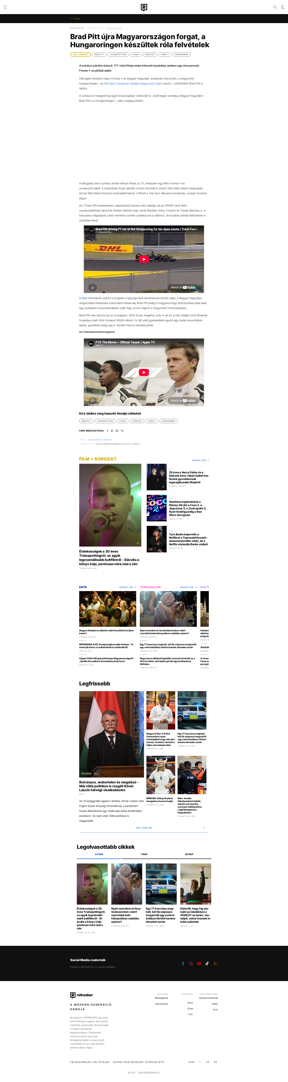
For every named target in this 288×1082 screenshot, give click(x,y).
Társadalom (150, 587)
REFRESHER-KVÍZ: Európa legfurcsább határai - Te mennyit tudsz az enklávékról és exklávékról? (106, 646)
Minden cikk (199, 460)
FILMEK (135, 54)
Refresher (162, 994)
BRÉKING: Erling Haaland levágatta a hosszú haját (159, 800)
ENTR (83, 587)
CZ (208, 1062)
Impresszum (161, 1003)
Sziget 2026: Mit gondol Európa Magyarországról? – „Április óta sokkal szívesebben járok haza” (107, 660)
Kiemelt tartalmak (208, 998)
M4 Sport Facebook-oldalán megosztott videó (133, 83)
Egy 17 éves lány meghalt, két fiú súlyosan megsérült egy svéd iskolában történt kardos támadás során (168, 646)
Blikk (84, 298)
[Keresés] (272, 7)
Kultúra (207, 587)
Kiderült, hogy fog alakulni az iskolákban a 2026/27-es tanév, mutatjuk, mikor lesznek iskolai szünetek (195, 915)
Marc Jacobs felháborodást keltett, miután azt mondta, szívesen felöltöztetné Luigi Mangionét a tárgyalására (190, 805)
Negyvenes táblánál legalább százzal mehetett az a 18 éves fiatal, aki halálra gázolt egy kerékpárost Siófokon (167, 661)
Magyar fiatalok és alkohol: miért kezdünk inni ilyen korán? (106, 632)
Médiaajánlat (161, 998)
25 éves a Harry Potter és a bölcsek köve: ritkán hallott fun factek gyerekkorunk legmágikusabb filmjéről (188, 477)
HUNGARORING (181, 54)
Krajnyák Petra (115, 28)
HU (200, 1062)
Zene (190, 1002)
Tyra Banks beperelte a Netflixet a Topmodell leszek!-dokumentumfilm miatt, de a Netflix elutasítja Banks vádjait (188, 539)
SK (215, 1062)
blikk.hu (98, 440)
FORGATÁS (149, 54)
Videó (215, 1003)
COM (191, 1062)
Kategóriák (187, 994)
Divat (190, 1008)
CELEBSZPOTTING (118, 54)
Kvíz (215, 1009)
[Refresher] (144, 7)
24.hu (90, 440)
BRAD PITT (99, 54)
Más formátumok (209, 994)
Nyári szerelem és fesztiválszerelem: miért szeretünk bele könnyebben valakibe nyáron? (164, 632)
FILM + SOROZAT (80, 54)
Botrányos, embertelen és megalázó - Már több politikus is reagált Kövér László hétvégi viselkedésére (109, 786)
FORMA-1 (165, 54)
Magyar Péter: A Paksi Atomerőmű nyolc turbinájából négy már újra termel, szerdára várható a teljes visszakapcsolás (160, 739)
